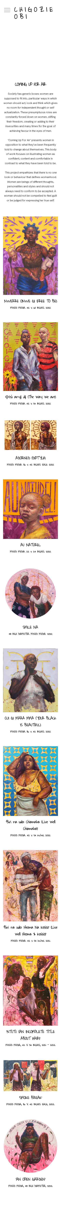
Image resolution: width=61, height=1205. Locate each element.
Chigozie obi (27, 13)
